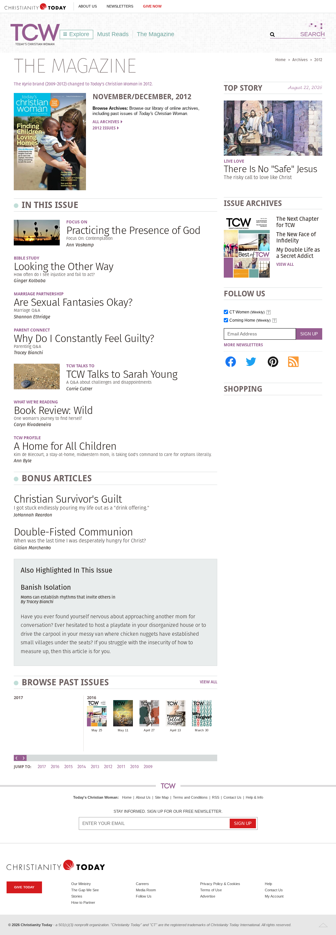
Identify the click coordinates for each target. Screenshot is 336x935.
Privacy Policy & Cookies (220, 884)
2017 (18, 697)
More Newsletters (243, 345)
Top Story (243, 87)
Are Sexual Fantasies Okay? (73, 302)
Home (280, 59)
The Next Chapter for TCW (297, 222)
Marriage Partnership (39, 293)
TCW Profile (27, 437)
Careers (142, 884)
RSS (215, 797)
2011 (121, 767)
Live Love (234, 161)
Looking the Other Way (63, 266)
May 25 (97, 730)
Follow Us (144, 896)
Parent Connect (32, 330)
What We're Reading (36, 401)
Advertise (207, 896)
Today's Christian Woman (95, 797)
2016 (91, 697)
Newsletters (120, 6)
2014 (81, 767)
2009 (148, 767)
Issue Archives (253, 203)
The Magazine (155, 34)
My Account (274, 896)
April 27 (149, 730)
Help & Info (254, 797)
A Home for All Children (65, 446)
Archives (300, 59)
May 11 (123, 730)
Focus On (76, 221)
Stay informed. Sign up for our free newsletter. (168, 812)
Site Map (162, 797)
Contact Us (232, 797)
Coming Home (250, 320)
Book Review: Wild (53, 410)
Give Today (24, 887)
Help (268, 884)
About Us (87, 6)
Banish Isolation (46, 587)
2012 (318, 59)
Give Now (152, 6)
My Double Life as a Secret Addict (298, 253)
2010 (134, 767)
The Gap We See (85, 890)
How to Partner (83, 902)
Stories (76, 896)
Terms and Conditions (190, 797)
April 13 (175, 730)
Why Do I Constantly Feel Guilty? (84, 338)
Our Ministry (81, 884)
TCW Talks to (80, 365)
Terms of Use (211, 890)
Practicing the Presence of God (133, 230)
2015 (68, 767)
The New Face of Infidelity (296, 237)
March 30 (201, 730)
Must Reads (113, 34)
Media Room (146, 890)
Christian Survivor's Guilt (68, 498)
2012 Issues (104, 128)
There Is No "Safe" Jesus (270, 168)
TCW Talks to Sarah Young (121, 374)
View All (208, 682)
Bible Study (26, 258)
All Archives (106, 122)
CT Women (247, 312)
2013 (95, 767)
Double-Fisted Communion (73, 531)
